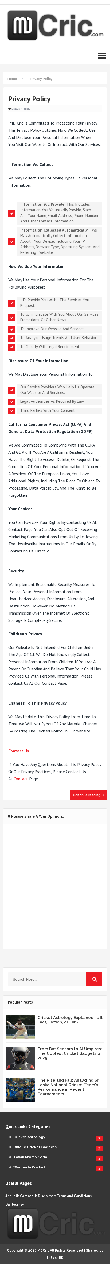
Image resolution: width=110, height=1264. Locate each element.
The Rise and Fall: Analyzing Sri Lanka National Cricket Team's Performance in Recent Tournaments (69, 1087)
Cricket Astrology (29, 1137)
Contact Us (18, 750)
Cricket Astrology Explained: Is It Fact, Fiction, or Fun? (70, 1020)
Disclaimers (47, 1196)
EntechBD (55, 1257)
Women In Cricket (29, 1167)
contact (21, 778)
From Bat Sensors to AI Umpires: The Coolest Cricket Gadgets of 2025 (70, 1053)
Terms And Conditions (74, 1196)
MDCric (43, 1250)
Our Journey (14, 1204)
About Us (12, 1196)
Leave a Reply (20, 108)
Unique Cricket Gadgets (35, 1147)
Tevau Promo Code (30, 1157)
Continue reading (87, 795)
